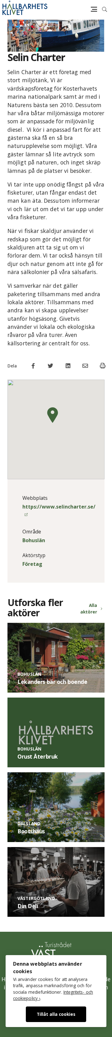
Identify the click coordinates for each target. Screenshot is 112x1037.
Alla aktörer (88, 608)
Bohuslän (33, 540)
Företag (32, 564)
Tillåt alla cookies (56, 1014)
